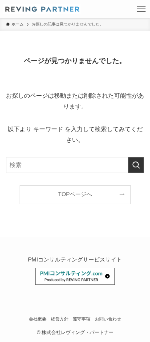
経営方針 (59, 318)
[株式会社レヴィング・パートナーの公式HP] (42, 9)
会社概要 (37, 318)
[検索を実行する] (136, 165)
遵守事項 (81, 318)
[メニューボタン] (141, 9)
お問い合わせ (108, 318)
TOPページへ (75, 194)
